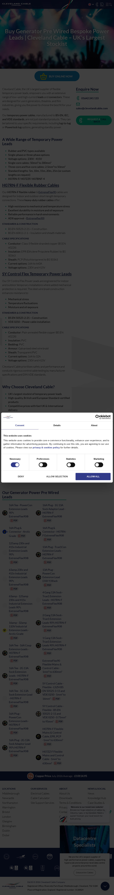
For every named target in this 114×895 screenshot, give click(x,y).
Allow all (93, 476)
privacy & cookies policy (46, 447)
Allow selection (57, 476)
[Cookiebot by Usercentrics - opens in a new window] (98, 417)
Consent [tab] (19, 425)
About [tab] (94, 425)
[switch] (43, 465)
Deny (21, 476)
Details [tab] (57, 425)
